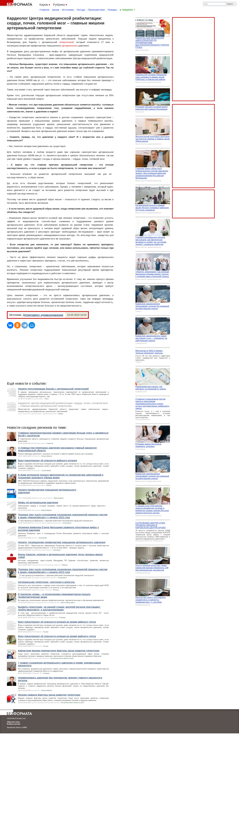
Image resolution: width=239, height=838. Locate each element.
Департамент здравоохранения (43, 314)
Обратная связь (13, 722)
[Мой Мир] (31, 325)
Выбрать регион (13, 724)
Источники (68, 9)
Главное (44, 9)
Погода (81, 9)
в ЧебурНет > (127, 9)
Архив (55, 9)
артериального (70, 45)
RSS (25, 727)
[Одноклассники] (17, 325)
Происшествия (96, 9)
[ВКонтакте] (10, 325)
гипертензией (66, 42)
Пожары (112, 9)
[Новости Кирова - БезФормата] (16, 3)
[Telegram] (24, 325)
